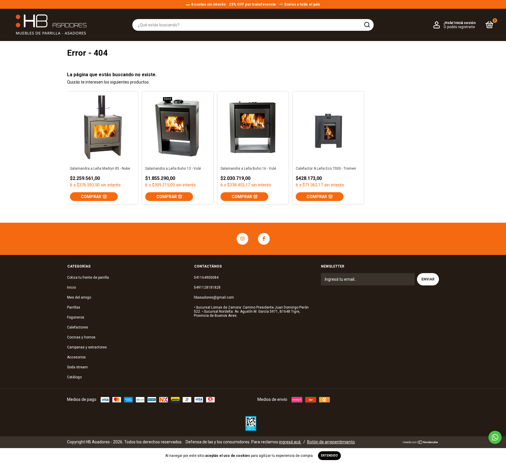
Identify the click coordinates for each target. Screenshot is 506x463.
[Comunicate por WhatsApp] (495, 437)
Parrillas (73, 307)
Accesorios (76, 357)
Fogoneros (75, 317)
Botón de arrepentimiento (331, 442)
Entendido (329, 455)
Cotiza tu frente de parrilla (88, 277)
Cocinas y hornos (81, 337)
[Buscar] (367, 25)
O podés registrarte (459, 27)
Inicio (71, 287)
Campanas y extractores (87, 347)
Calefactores (77, 327)
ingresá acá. (290, 442)
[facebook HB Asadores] (264, 239)
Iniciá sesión (465, 23)
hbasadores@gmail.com (214, 297)
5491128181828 (207, 287)
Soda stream (77, 367)
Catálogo (74, 377)
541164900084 (206, 277)
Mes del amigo (79, 297)
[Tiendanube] (420, 442)
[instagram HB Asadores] (242, 239)
